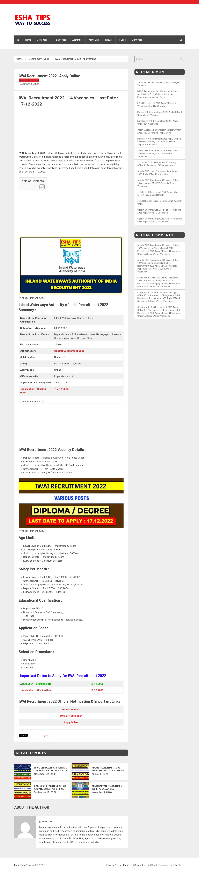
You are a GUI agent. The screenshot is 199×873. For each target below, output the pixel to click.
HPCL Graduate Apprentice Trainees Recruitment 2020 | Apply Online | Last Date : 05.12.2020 (50, 769)
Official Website (71, 709)
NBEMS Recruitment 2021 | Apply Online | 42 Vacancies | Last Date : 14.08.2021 (108, 769)
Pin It (45, 736)
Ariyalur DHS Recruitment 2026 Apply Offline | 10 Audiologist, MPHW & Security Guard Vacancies (158, 183)
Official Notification (71, 715)
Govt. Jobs (42, 40)
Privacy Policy (113, 865)
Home (28, 40)
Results (108, 40)
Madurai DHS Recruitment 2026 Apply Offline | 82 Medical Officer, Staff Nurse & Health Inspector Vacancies (159, 141)
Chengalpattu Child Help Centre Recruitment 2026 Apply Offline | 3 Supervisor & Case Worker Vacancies (159, 298)
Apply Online (71, 722)
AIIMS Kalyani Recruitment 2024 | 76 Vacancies (108, 787)
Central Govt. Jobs (39, 58)
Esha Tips (19, 865)
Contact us (140, 865)
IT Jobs (122, 40)
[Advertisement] (71, 129)
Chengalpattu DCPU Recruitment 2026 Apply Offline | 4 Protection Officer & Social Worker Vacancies (158, 251)
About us (128, 865)
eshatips (47, 821)
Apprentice (77, 40)
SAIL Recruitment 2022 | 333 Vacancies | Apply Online (50, 787)
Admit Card (94, 40)
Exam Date (137, 40)
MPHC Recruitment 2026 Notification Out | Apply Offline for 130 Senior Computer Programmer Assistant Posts (157, 94)
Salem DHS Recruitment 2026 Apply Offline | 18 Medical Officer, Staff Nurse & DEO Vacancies (158, 153)
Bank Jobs (61, 40)
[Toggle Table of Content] (40, 186)
